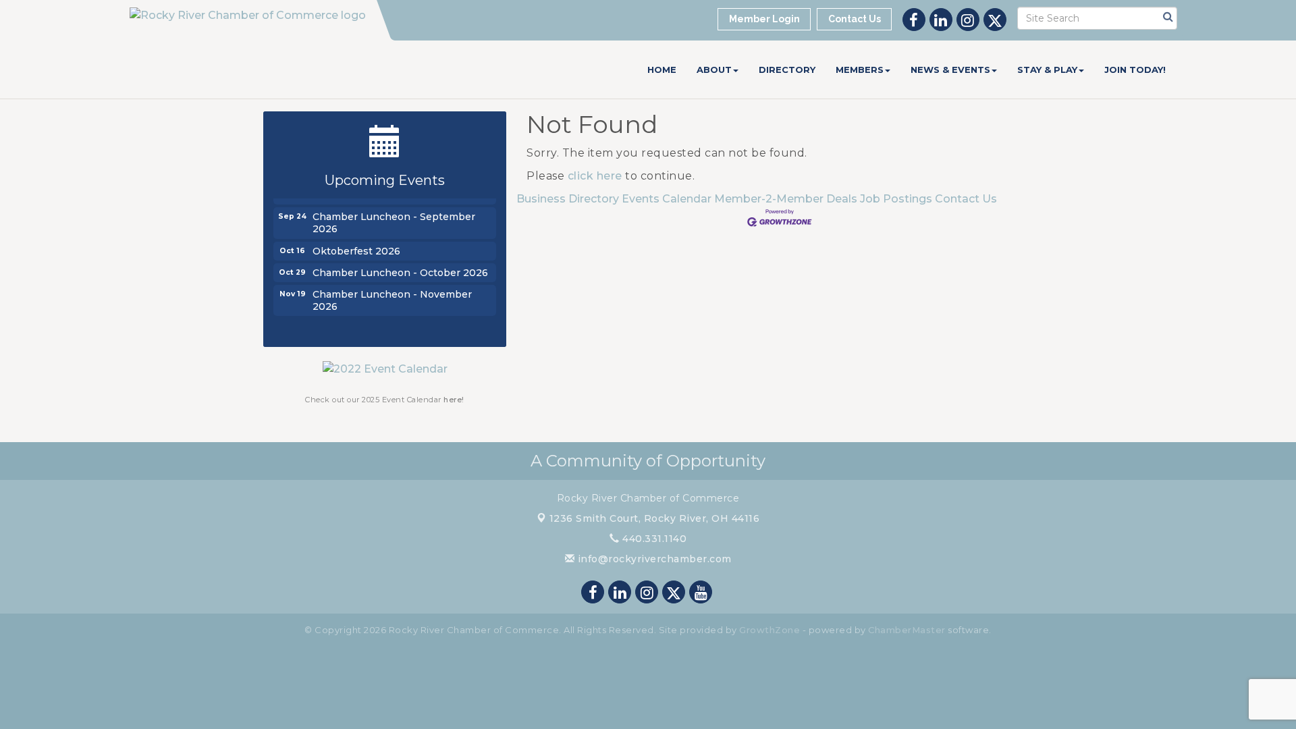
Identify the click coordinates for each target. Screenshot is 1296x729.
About (714, 69)
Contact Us (966, 198)
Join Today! (1135, 69)
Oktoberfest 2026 (356, 248)
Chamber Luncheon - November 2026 (392, 297)
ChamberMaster (907, 629)
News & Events (950, 69)
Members (860, 69)
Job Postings (896, 198)
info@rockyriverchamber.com (653, 559)
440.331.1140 (653, 539)
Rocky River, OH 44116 (654, 518)
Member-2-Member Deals (785, 198)
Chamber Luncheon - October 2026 (400, 269)
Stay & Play (1047, 69)
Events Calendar (666, 198)
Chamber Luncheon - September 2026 (394, 219)
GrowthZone (769, 629)
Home (661, 69)
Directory (787, 69)
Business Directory (567, 198)
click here (595, 175)
